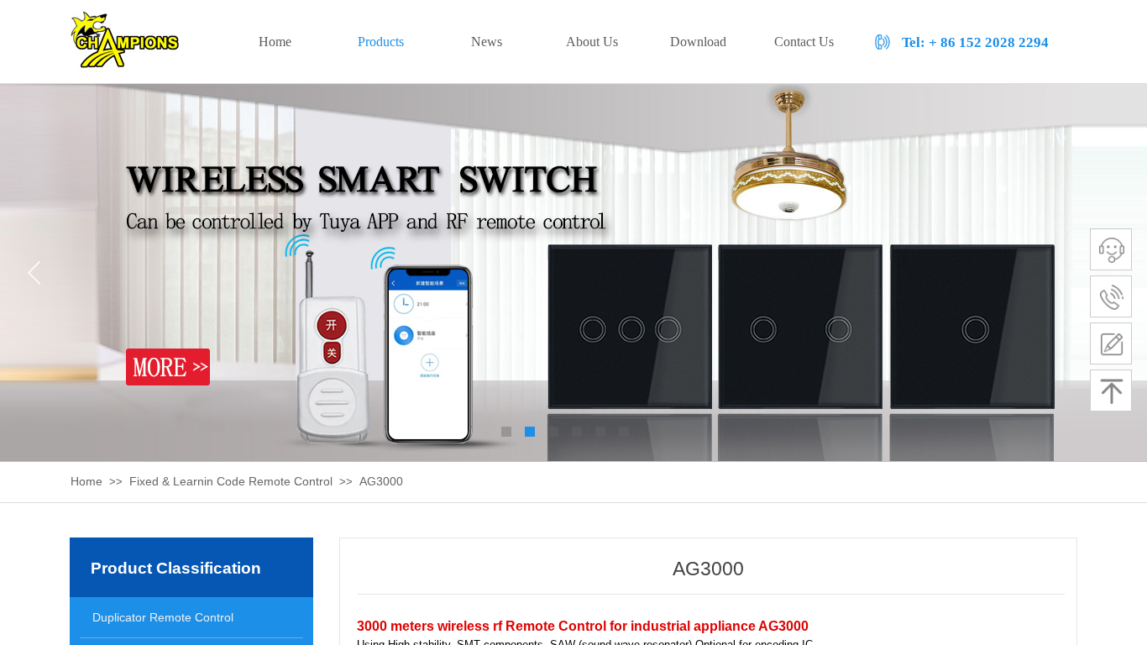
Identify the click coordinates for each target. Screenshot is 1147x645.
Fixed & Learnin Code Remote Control (231, 481)
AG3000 (381, 481)
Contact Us (804, 41)
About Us (592, 41)
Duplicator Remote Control (162, 617)
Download (698, 41)
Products (381, 41)
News (486, 41)
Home (86, 481)
